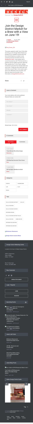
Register (16, 295)
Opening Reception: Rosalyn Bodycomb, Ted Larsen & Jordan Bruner (13, 320)
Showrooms (21, 183)
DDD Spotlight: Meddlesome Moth (15, 169)
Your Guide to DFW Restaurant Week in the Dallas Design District (12, 372)
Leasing (23, 417)
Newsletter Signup (17, 279)
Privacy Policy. (13, 412)
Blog (14, 417)
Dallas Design (10, 205)
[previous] (2, 5)
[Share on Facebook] (21, 81)
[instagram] (9, 2)
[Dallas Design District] (16, 14)
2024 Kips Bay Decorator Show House (16, 160)
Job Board (9, 417)
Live (7, 186)
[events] (1, 2)
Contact (18, 417)
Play (19, 186)
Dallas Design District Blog (13, 215)
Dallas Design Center (12, 209)
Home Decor (19, 219)
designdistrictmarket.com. (18, 73)
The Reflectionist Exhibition (13, 328)
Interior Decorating (11, 222)
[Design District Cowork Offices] (16, 235)
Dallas (22, 202)
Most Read (10, 141)
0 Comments (10, 42)
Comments (22, 141)
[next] (5, 5)
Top (25, 407)
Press (8, 162)
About (12, 416)
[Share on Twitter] (24, 81)
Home (8, 416)
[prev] (11, 308)
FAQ (8, 419)
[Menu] (16, 20)
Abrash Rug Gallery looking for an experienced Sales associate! (13, 354)
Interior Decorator (11, 225)
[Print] (26, 81)
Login (16, 291)
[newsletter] (12, 2)
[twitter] (7, 2)
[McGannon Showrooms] (16, 231)
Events (9, 39)
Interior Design (10, 212)
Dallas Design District (13, 41)
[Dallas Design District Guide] (17, 402)
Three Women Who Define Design (15, 151)
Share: (7, 80)
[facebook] (4, 2)
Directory (17, 416)
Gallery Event (9, 311)
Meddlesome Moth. (9, 59)
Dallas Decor (9, 219)
